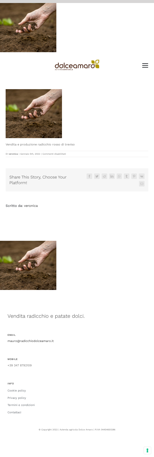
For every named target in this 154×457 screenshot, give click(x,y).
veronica (13, 154)
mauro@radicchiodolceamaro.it (31, 341)
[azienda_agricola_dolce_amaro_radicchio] (77, 61)
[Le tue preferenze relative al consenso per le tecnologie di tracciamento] (147, 450)
